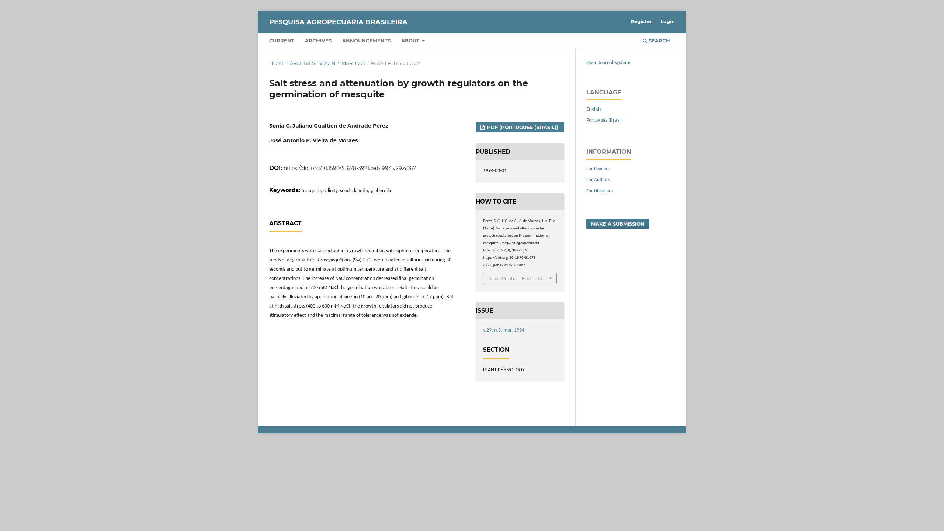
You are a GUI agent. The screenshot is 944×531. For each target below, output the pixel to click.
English (593, 109)
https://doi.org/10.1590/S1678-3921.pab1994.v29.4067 (350, 168)
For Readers (598, 168)
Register (641, 21)
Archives (318, 41)
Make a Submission (618, 224)
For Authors (598, 179)
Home (277, 63)
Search (658, 41)
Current (281, 41)
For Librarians (599, 190)
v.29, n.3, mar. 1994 (342, 63)
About (411, 41)
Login (667, 21)
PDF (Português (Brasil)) (522, 127)
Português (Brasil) (604, 120)
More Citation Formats (515, 278)
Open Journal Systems (608, 63)
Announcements (366, 41)
